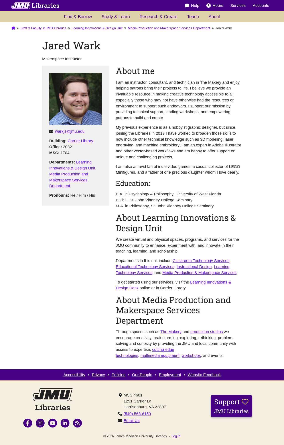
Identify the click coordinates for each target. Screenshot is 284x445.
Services (238, 5)
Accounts (261, 5)
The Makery (170, 332)
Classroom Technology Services (201, 260)
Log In (176, 436)
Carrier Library (80, 141)
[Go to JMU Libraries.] (13, 28)
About (214, 16)
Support (231, 405)
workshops (191, 355)
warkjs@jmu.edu (70, 131)
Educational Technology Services (145, 266)
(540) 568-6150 (137, 414)
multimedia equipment (159, 355)
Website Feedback (204, 375)
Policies (118, 375)
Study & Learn (116, 16)
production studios (206, 332)
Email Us (132, 420)
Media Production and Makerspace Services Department (68, 180)
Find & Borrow (78, 16)
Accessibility (74, 375)
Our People (142, 375)
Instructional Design (194, 266)
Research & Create (158, 16)
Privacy (98, 375)
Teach (193, 16)
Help (195, 5)
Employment (170, 375)
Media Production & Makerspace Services (199, 272)
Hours (218, 5)
